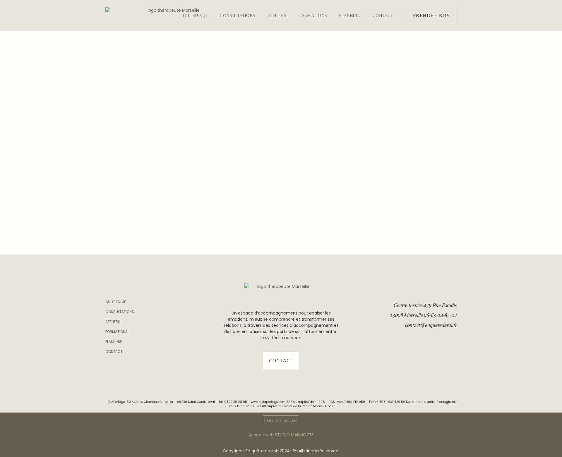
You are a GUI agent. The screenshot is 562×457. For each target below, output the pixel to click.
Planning (350, 15)
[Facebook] (452, 350)
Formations (313, 15)
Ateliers (277, 15)
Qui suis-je (195, 15)
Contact (383, 15)
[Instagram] (452, 340)
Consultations (238, 15)
